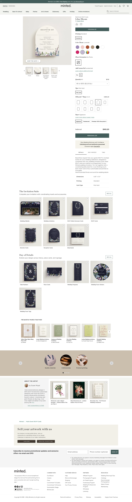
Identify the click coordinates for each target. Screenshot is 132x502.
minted (5, 6)
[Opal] (102, 47)
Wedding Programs (72, 284)
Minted (21, 421)
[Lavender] (82, 52)
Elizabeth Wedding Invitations (101, 340)
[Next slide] (59, 70)
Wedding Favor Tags (25, 311)
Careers (49, 478)
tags (103, 152)
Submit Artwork (108, 6)
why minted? (92, 152)
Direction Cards (24, 248)
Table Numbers (24, 284)
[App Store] (18, 490)
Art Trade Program (88, 480)
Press (48, 480)
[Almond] (92, 47)
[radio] (78, 38)
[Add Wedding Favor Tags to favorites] (40, 289)
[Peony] (82, 47)
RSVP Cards (94, 221)
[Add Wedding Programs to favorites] (87, 262)
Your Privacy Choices (71, 485)
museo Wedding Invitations (42, 339)
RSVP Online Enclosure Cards (75, 221)
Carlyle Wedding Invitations (88, 339)
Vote (115, 6)
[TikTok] (20, 486)
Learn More (27, 441)
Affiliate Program (87, 475)
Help (66, 475)
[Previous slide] (24, 70)
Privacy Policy (78, 497)
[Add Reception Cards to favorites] (64, 225)
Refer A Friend (105, 484)
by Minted (23, 342)
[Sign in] (119, 5)
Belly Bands (70, 248)
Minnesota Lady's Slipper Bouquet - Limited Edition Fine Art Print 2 (59, 402)
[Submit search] (108, 11)
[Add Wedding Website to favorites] (40, 199)
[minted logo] (66, 5)
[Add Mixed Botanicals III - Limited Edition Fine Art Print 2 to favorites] (86, 382)
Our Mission (50, 475)
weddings (12, 6)
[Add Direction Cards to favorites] (40, 225)
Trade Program (99, 6)
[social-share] (76, 24)
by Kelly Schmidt (55, 342)
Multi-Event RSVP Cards (81, 17)
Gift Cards (68, 482)
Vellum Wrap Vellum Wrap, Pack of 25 (27, 340)
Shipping (67, 480)
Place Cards (47, 284)
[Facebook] (15, 486)
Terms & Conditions (65, 497)
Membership (104, 486)
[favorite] (81, 24)
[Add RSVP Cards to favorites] (111, 199)
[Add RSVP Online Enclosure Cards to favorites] (87, 199)
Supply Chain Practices (111, 497)
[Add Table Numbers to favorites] (40, 262)
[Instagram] (22, 486)
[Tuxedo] (97, 47)
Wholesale (86, 489)
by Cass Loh (69, 342)
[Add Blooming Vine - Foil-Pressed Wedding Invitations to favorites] (106, 382)
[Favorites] (123, 5)
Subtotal (78, 129)
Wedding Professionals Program (89, 485)
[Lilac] (77, 47)
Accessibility (98, 497)
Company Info (51, 472)
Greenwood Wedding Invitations (56, 340)
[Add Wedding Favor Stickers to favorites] (111, 262)
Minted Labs (50, 489)
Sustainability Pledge (52, 487)
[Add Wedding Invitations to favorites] (64, 199)
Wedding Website (24, 221)
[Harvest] (87, 47)
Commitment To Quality (53, 482)
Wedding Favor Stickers (97, 284)
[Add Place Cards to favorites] (64, 262)
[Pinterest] (17, 486)
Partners (86, 472)
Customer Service (71, 472)
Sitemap (88, 497)
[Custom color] (87, 52)
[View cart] (127, 5)
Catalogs (103, 478)
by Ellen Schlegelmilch (41, 341)
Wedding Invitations (49, 221)
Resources (104, 472)
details (81, 152)
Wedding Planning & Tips (108, 475)
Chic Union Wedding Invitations (71, 340)
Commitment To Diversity (54, 485)
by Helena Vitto (100, 342)
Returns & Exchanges (71, 478)
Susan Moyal (80, 21)
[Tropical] (77, 52)
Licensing (85, 491)
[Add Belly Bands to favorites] (87, 225)
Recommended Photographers (105, 481)
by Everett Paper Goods (87, 341)
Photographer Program (89, 478)
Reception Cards (48, 248)
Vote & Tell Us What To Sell (46, 441)
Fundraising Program (89, 482)
